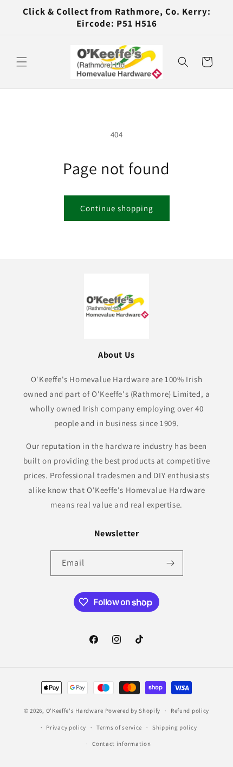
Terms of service (119, 727)
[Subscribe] (171, 563)
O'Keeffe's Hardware (74, 710)
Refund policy (190, 710)
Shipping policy (174, 727)
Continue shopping (116, 208)
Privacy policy (66, 727)
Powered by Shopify (133, 710)
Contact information (121, 743)
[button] (22, 62)
